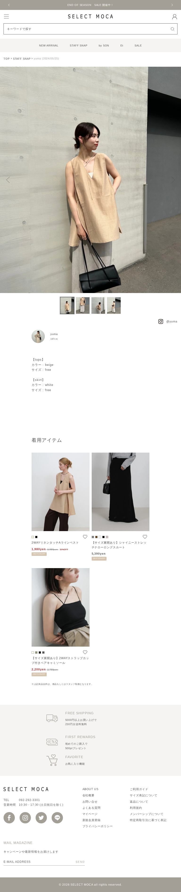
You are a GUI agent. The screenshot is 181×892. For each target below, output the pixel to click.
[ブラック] (36, 537)
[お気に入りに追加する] (85, 536)
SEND (80, 861)
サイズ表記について (143, 795)
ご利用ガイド (139, 789)
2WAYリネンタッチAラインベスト (55, 542)
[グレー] (93, 537)
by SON (104, 45)
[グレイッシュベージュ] (107, 537)
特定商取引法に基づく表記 (148, 820)
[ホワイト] (100, 537)
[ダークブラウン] (96, 537)
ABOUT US (90, 789)
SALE (138, 45)
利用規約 (136, 807)
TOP (7, 58)
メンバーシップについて (147, 814)
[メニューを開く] (6, 16)
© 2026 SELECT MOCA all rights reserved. (90, 884)
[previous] (9, 5)
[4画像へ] (114, 305)
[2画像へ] (82, 305)
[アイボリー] (33, 652)
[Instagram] (25, 817)
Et (121, 45)
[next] (172, 5)
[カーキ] (36, 652)
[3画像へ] (98, 305)
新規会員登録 (91, 820)
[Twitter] (41, 817)
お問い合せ (90, 801)
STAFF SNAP (78, 45)
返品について (139, 801)
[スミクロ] (43, 652)
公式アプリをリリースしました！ (90, 5)
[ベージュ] (33, 537)
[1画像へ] (67, 305)
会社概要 (88, 795)
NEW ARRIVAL (48, 45)
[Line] (57, 817)
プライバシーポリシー (97, 826)
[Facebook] (9, 817)
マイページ (90, 814)
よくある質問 (91, 807)
